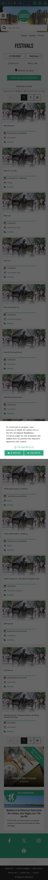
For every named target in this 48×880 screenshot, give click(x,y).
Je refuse (16, 453)
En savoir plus (25, 447)
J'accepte (35, 453)
